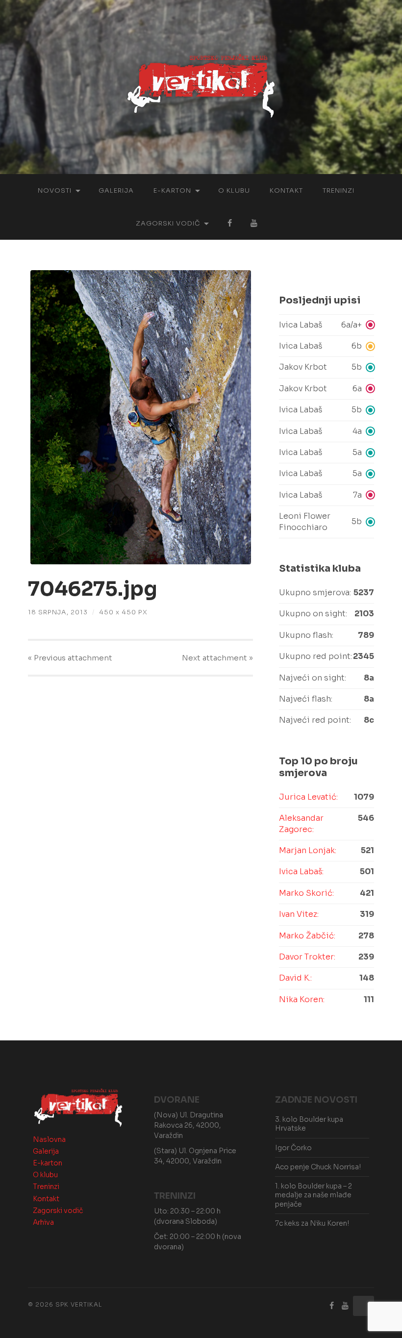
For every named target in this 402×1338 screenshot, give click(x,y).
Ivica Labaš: (301, 871)
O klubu (234, 190)
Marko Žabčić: (307, 936)
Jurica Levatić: (308, 797)
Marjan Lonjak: (307, 850)
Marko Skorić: (306, 893)
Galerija (116, 190)
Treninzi (338, 190)
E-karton (172, 190)
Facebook (229, 223)
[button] (326, 325)
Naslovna (49, 1139)
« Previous (70, 657)
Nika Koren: (302, 999)
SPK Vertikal (78, 1304)
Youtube (254, 223)
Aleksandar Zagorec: (301, 823)
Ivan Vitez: (299, 914)
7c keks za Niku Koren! (312, 1223)
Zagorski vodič (168, 223)
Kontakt (286, 190)
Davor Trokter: (307, 957)
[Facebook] (331, 1306)
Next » (217, 657)
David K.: (295, 978)
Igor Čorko (293, 1147)
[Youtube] (345, 1306)
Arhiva (43, 1222)
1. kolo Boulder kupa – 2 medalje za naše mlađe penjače (313, 1195)
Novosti (55, 190)
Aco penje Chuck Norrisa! (318, 1166)
